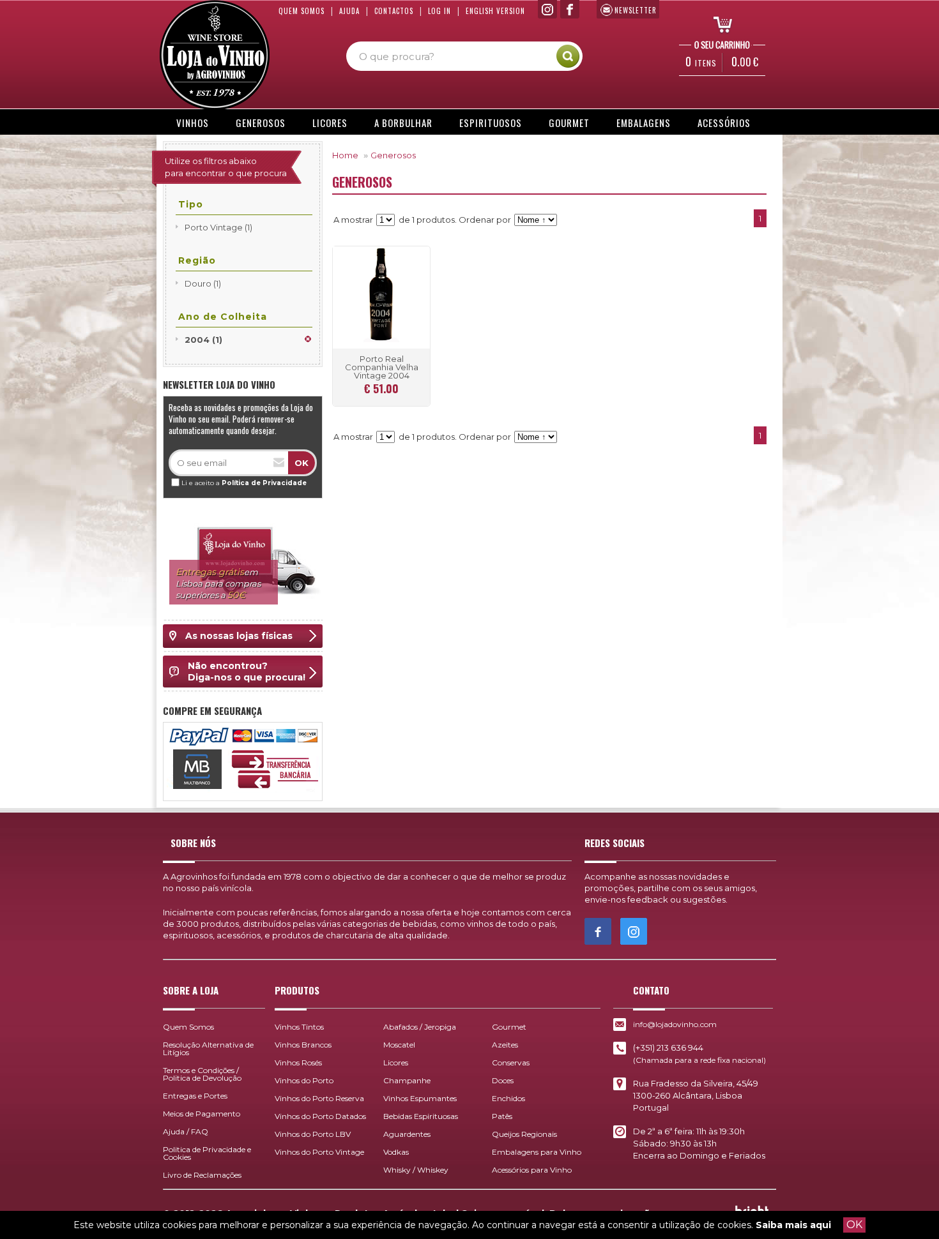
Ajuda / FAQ (185, 1131)
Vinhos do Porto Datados (320, 1116)
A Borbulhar (403, 123)
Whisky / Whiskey (415, 1170)
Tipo (190, 204)
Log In (439, 11)
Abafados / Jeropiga (419, 1027)
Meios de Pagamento (201, 1113)
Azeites (505, 1044)
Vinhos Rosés (298, 1062)
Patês (502, 1116)
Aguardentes (407, 1134)
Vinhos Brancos (303, 1044)
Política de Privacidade (264, 483)
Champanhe (407, 1080)
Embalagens (643, 123)
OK (854, 1225)
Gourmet (569, 123)
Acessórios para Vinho (532, 1170)
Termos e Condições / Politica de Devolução (202, 1074)
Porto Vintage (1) (218, 227)
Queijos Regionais (524, 1134)
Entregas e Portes (195, 1095)
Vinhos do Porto (304, 1080)
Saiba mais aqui (793, 1225)
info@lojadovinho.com (675, 1024)
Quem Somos (301, 11)
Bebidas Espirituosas (420, 1116)
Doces (503, 1080)
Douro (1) (203, 283)
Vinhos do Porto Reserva (319, 1098)
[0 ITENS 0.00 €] (718, 23)
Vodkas (396, 1152)
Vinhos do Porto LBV (313, 1134)
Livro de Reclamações (202, 1175)
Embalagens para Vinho (536, 1152)
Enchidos (508, 1098)
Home (345, 155)
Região (197, 260)
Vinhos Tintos (299, 1027)
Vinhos (192, 123)
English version (495, 11)
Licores (329, 123)
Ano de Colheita (222, 316)
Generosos (261, 123)
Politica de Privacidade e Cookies (207, 1153)
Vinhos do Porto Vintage (319, 1152)
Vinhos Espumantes (420, 1098)
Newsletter (636, 10)
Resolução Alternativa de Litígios (208, 1048)
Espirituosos (490, 123)
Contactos (393, 11)
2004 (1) (203, 339)
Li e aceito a (244, 483)
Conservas (511, 1062)
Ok (301, 463)
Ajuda (349, 11)
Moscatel (399, 1044)
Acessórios (724, 123)
